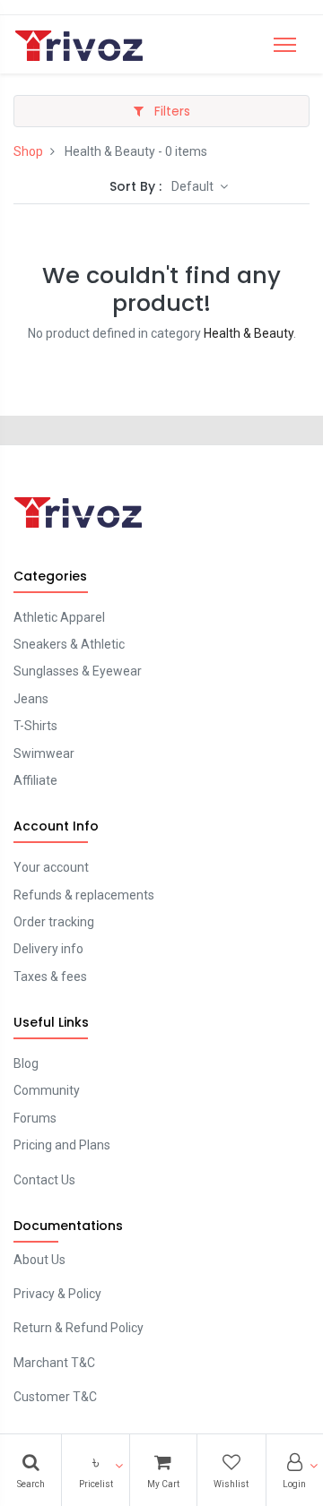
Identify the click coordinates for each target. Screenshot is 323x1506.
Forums (35, 1118)
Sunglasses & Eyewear (77, 671)
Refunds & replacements (83, 895)
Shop (28, 151)
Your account (51, 867)
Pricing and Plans (61, 1145)
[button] (95, 1470)
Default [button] (193, 186)
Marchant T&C (54, 1362)
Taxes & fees (50, 976)
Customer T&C (55, 1397)
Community (46, 1090)
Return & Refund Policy (78, 1328)
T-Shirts (35, 726)
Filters (170, 111)
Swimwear (43, 753)
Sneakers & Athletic (69, 644)
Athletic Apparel (59, 617)
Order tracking (53, 922)
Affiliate (35, 780)
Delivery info (48, 949)
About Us (39, 1259)
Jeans (30, 699)
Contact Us (44, 1180)
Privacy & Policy (57, 1294)
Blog (26, 1063)
